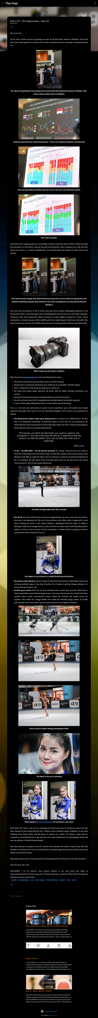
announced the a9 (30, 377)
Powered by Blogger (50, 1011)
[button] (11, 27)
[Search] (20, 3)
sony (68, 880)
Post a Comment (15, 896)
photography (40, 880)
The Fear (11, 3)
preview (62, 880)
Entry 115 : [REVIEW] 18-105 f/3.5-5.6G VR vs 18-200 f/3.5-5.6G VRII (47, 926)
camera (13, 880)
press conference (52, 880)
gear (32, 880)
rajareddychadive (53, 1015)
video (74, 880)
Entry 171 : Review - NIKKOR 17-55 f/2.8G (38, 991)
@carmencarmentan (45, 822)
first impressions (23, 880)
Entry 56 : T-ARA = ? (32, 958)
